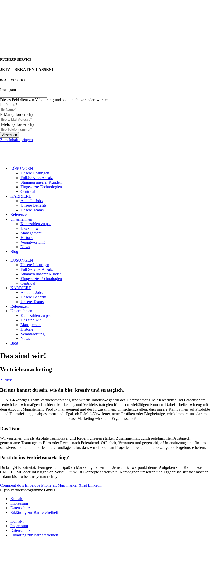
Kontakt (16, 498)
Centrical (27, 191)
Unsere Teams (32, 210)
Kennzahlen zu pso (35, 224)
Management (30, 233)
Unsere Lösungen (34, 173)
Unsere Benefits (33, 205)
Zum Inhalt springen (16, 140)
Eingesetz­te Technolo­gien (41, 187)
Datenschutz (20, 508)
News (25, 247)
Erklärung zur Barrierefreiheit (34, 512)
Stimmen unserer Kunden (41, 182)
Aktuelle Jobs (31, 201)
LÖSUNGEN (21, 168)
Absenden (9, 135)
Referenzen (19, 214)
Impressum (19, 503)
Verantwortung (32, 242)
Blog (14, 251)
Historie (26, 237)
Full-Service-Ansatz (36, 177)
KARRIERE (20, 196)
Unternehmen (21, 219)
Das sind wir (30, 228)
